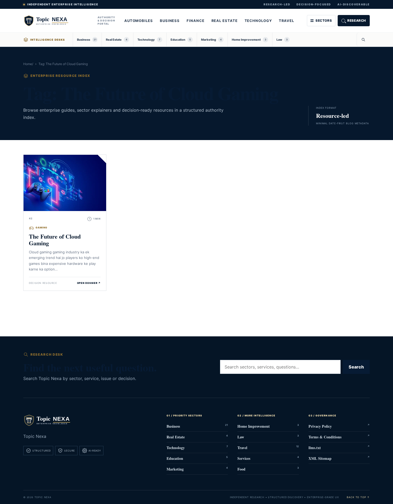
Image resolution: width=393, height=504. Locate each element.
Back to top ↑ (358, 497)
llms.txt (339, 447)
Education (181, 40)
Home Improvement (249, 40)
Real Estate (224, 20)
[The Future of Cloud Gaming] (65, 183)
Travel (286, 20)
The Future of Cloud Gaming (55, 240)
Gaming (41, 227)
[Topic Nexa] (56, 20)
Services (268, 458)
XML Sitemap (339, 458)
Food (268, 469)
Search (356, 367)
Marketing (211, 40)
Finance (195, 20)
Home (27, 64)
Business (170, 20)
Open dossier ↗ (89, 282)
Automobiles (138, 20)
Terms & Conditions (339, 437)
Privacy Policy (339, 426)
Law (282, 40)
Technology (258, 20)
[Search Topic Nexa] (363, 40)
